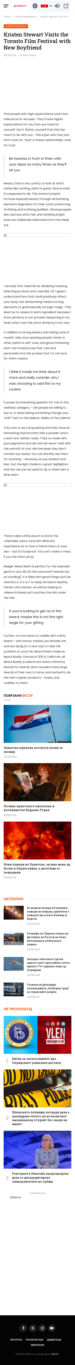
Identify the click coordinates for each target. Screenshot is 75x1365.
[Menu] (6, 6)
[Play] (35, 6)
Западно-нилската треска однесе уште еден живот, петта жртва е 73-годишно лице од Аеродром (48, 964)
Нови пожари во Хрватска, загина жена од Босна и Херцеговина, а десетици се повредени (37, 868)
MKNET (55, 1354)
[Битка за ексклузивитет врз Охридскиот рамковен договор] (37, 1035)
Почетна (16, 1339)
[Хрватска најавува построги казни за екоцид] (37, 724)
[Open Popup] (66, 6)
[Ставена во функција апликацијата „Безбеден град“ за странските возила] (14, 989)
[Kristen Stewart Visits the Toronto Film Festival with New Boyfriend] (37, 84)
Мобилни (37, 1344)
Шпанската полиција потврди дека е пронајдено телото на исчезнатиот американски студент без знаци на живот (41, 1118)
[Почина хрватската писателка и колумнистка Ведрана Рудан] (37, 782)
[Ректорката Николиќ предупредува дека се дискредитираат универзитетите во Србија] (37, 1150)
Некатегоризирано (16, 26)
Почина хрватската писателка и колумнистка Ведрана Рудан (29, 808)
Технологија (34, 1339)
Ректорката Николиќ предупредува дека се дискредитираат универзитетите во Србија (40, 1177)
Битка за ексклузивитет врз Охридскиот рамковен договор (36, 1061)
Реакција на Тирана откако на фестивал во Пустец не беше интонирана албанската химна (48, 939)
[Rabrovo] (20, 6)
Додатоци (54, 1339)
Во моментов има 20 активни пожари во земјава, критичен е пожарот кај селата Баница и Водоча (48, 913)
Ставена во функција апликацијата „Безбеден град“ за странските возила (48, 988)
